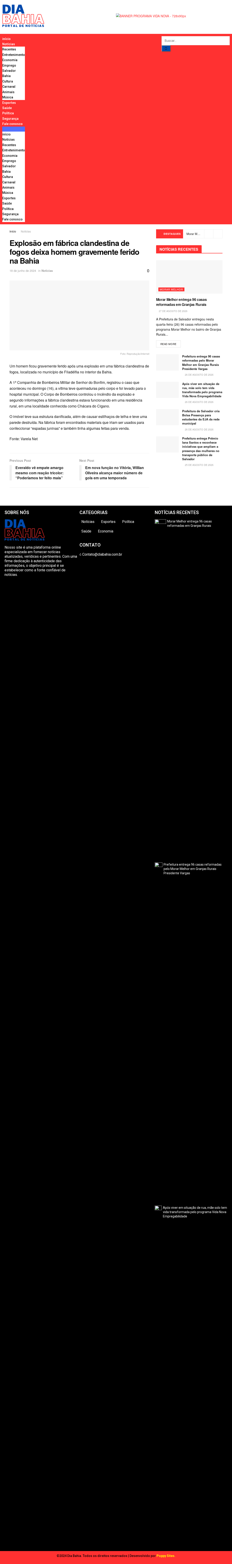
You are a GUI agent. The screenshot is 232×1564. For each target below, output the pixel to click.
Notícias (8, 44)
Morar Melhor (171, 289)
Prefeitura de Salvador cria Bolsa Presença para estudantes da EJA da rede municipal (201, 417)
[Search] (166, 48)
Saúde (7, 108)
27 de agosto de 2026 (172, 311)
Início (13, 231)
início (6, 39)
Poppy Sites (165, 1556)
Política (8, 113)
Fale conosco (12, 124)
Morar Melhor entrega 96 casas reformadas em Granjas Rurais (181, 302)
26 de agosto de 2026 (198, 374)
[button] (13, 129)
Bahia (6, 76)
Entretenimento (13, 55)
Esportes (9, 103)
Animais (8, 92)
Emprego (9, 65)
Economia (9, 60)
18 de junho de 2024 (23, 270)
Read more (168, 344)
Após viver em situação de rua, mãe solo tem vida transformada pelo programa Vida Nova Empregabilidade (202, 390)
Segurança (10, 118)
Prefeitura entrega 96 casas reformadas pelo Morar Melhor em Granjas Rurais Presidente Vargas (201, 362)
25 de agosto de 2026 (198, 465)
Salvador (9, 70)
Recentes (9, 49)
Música (7, 97)
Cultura (7, 81)
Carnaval (8, 86)
